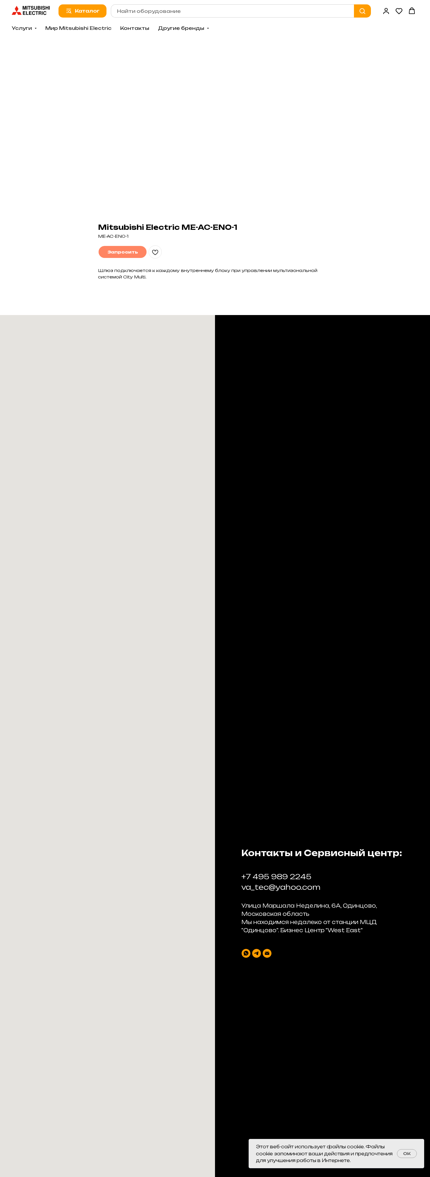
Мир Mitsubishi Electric (78, 28)
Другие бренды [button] (181, 28)
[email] (267, 953)
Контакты (134, 28)
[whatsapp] (246, 953)
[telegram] (256, 953)
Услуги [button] (22, 28)
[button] (386, 10)
